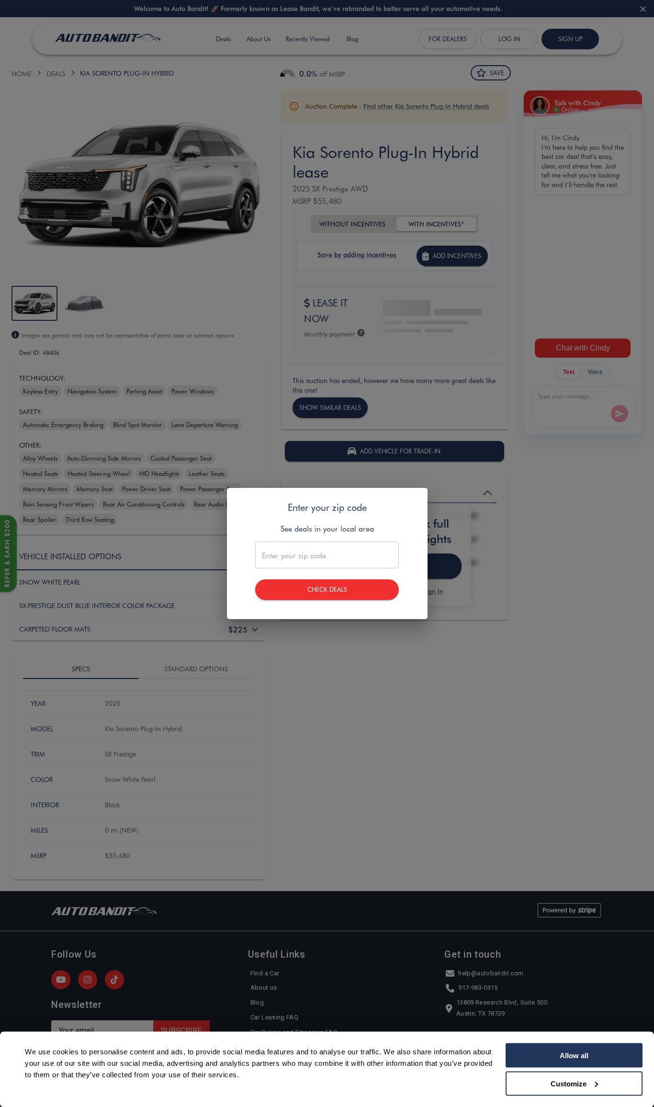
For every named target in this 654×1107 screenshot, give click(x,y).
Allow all (574, 1055)
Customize (568, 1083)
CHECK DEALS (327, 589)
